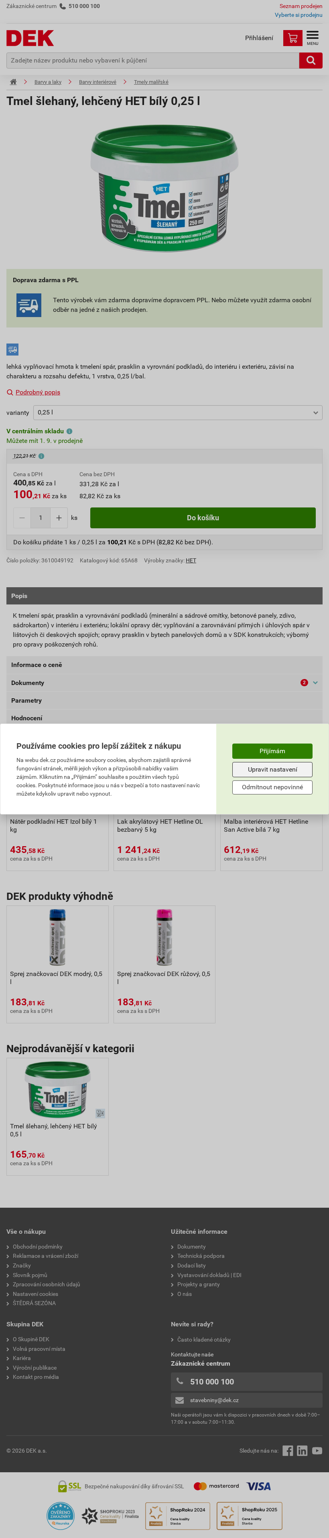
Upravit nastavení (272, 769)
